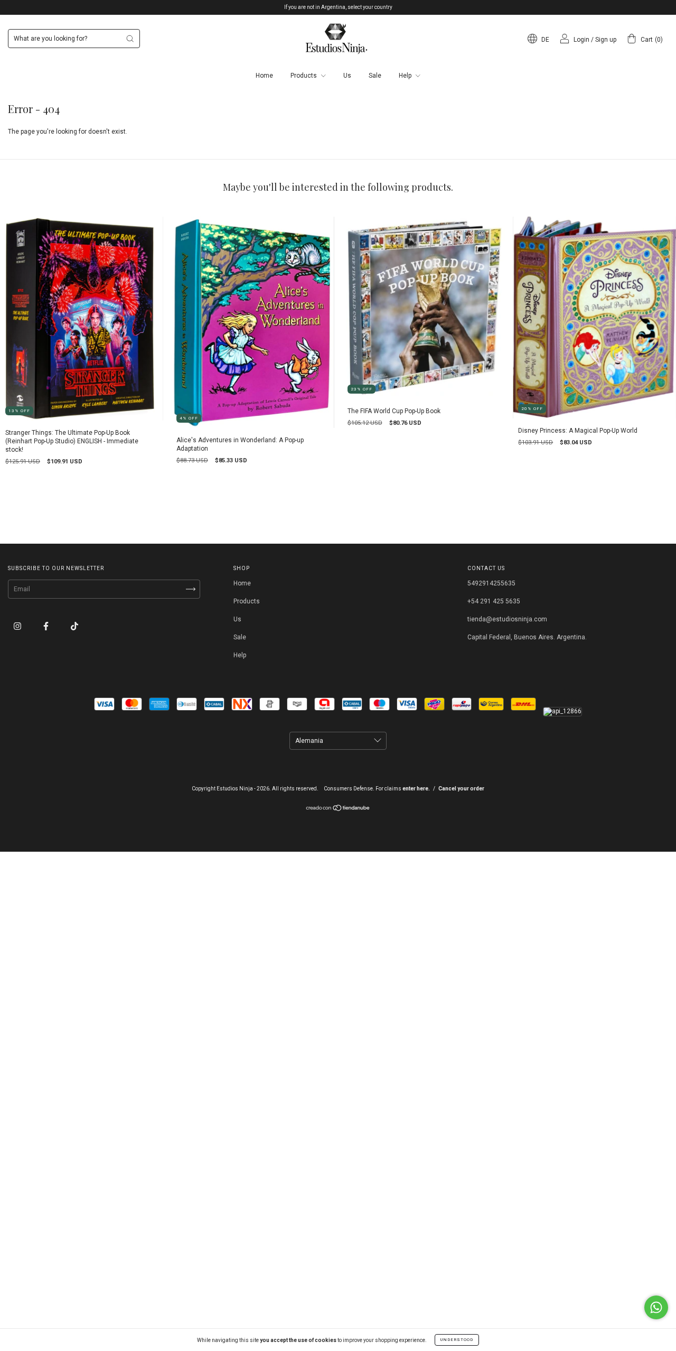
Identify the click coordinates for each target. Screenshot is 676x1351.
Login (581, 39)
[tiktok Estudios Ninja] (74, 626)
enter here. (416, 788)
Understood (456, 1339)
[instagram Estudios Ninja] (18, 626)
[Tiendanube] (338, 809)
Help (406, 75)
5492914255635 (491, 583)
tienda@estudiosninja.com (507, 619)
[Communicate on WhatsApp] (656, 1307)
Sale (375, 75)
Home (264, 75)
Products (304, 75)
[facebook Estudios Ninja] (46, 626)
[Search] (130, 39)
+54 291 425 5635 (493, 601)
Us (347, 75)
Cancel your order (461, 788)
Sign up (605, 39)
